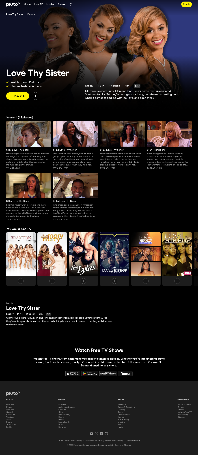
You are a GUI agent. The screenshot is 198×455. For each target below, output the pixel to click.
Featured (10, 405)
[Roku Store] (125, 373)
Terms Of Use (63, 441)
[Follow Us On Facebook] (101, 433)
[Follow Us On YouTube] (91, 433)
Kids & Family (64, 422)
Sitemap (181, 417)
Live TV (38, 4)
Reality (9, 427)
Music (61, 425)
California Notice (133, 441)
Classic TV (10, 415)
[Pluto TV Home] (13, 4)
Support (181, 410)
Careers (181, 407)
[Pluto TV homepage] (13, 393)
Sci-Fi (8, 420)
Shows (61, 4)
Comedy (9, 412)
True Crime (11, 425)
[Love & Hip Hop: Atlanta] (114, 259)
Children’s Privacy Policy (94, 441)
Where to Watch (185, 405)
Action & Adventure (66, 407)
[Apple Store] (72, 373)
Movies (50, 4)
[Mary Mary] (52, 259)
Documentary (64, 415)
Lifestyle (121, 422)
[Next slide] (195, 259)
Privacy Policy (76, 441)
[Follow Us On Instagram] (106, 433)
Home (27, 4)
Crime (61, 412)
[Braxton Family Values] (21, 259)
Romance (62, 427)
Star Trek (10, 410)
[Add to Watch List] (35, 96)
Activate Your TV (185, 412)
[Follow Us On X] (96, 433)
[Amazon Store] (107, 373)
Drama (9, 422)
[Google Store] (90, 373)
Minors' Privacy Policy (114, 441)
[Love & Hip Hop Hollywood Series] (146, 259)
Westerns (10, 417)
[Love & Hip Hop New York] (177, 259)
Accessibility (183, 415)
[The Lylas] (83, 259)
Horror (61, 420)
